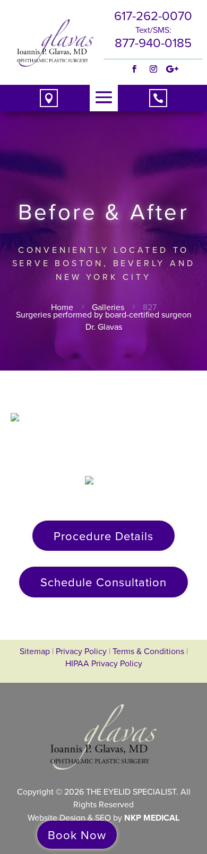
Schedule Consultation (103, 582)
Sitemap (35, 651)
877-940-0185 (153, 42)
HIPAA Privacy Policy (103, 663)
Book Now (77, 834)
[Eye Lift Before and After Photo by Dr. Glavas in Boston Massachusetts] (104, 432)
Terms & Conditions (149, 651)
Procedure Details (103, 535)
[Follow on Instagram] (153, 68)
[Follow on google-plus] (172, 68)
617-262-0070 (153, 15)
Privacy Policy (81, 651)
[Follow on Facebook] (134, 68)
